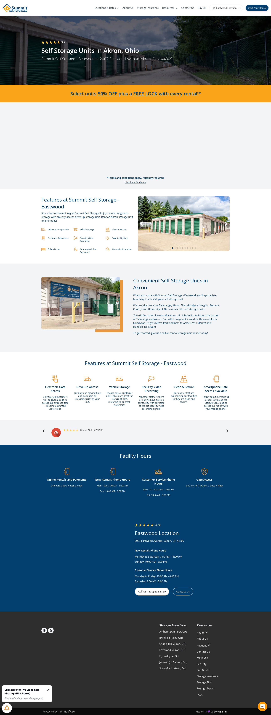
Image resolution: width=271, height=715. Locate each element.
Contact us (183, 591)
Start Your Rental (257, 7)
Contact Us (203, 651)
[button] (172, 248)
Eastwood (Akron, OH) (172, 650)
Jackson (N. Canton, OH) (173, 662)
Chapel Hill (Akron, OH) (172, 644)
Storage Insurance (207, 676)
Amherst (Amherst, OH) (173, 631)
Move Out (202, 658)
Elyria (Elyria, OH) (169, 656)
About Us (202, 638)
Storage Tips (204, 682)
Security (201, 664)
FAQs (200, 694)
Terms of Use (67, 711)
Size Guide (203, 670)
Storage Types (205, 688)
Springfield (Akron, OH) (172, 668)
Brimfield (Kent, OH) (171, 637)
